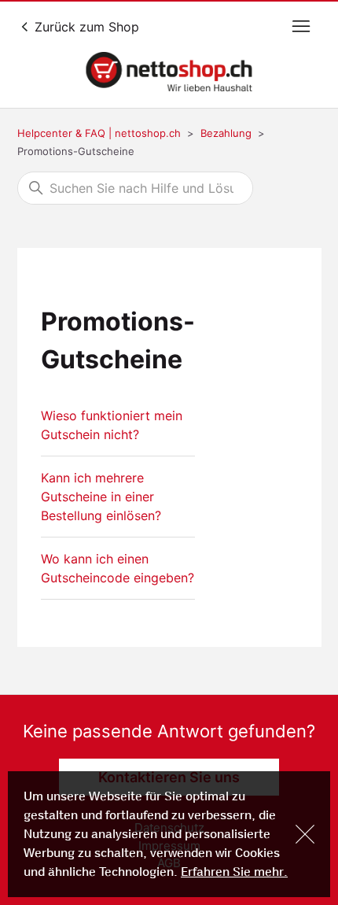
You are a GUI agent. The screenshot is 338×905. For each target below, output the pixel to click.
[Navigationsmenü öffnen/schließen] (301, 26)
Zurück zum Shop (85, 27)
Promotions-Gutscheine (75, 151)
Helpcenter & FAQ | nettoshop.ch (99, 133)
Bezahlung (226, 133)
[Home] (169, 71)
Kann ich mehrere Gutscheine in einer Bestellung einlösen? (101, 496)
